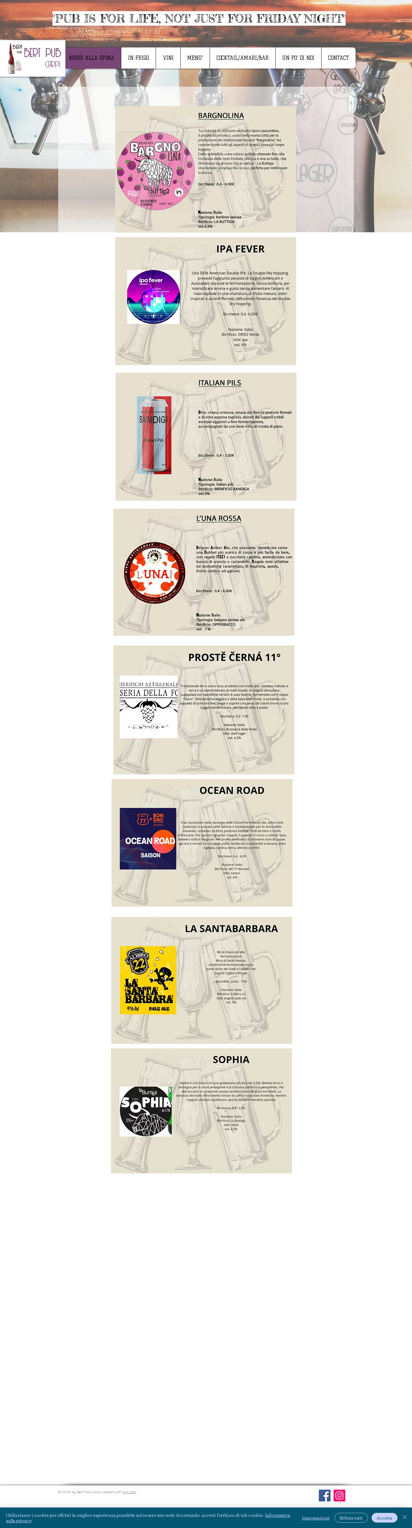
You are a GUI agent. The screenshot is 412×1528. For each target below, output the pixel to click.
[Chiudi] (404, 1517)
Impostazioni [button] (316, 1518)
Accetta (384, 1518)
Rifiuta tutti (351, 1518)
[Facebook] (325, 1495)
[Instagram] (339, 1495)
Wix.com (129, 1492)
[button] (195, 58)
